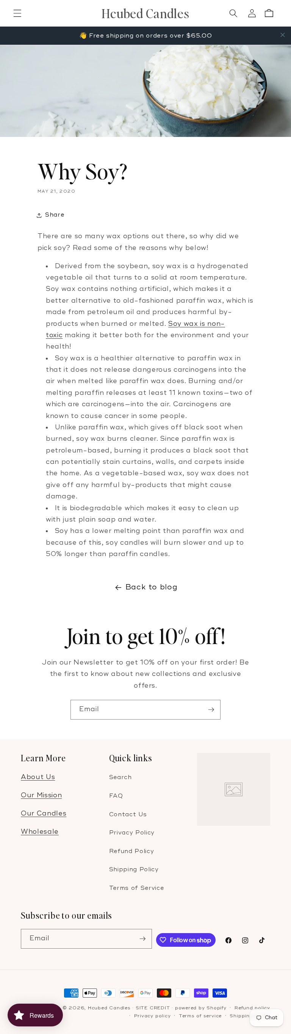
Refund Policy (131, 851)
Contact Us (128, 814)
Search (120, 777)
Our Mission (41, 795)
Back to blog (151, 587)
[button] (17, 13)
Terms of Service (136, 888)
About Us (38, 777)
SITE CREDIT (153, 1008)
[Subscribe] (211, 710)
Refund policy (252, 1008)
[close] (282, 35)
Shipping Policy (134, 869)
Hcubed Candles (109, 1008)
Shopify (216, 1008)
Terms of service (200, 1016)
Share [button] (54, 214)
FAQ (116, 796)
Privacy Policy (132, 832)
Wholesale (40, 832)
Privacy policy (152, 1016)
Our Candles (43, 813)
